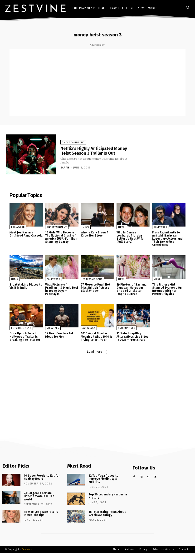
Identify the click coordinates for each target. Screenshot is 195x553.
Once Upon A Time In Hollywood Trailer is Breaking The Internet (25, 336)
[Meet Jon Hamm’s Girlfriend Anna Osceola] (26, 215)
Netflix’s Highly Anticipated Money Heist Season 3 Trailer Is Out (93, 151)
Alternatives (126, 328)
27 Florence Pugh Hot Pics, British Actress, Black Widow (95, 287)
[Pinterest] (148, 477)
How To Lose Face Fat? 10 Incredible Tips (41, 513)
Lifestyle (53, 328)
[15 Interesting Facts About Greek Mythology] (76, 516)
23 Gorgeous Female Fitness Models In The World (39, 496)
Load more (94, 352)
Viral (157, 279)
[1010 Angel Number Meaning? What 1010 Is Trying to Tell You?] (97, 315)
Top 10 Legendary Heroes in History (108, 496)
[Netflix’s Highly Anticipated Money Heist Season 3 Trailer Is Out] (31, 154)
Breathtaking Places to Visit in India (26, 286)
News (86, 227)
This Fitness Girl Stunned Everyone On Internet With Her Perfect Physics (167, 289)
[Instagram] (141, 477)
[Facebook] (134, 477)
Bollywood (160, 227)
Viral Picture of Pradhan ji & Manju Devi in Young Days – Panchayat (61, 289)
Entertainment (73, 142)
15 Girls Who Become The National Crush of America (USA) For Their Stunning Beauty (61, 237)
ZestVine (26, 549)
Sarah (64, 167)
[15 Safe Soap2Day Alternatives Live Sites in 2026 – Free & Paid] (133, 315)
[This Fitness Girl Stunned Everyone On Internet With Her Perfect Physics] (168, 267)
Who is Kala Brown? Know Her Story (94, 234)
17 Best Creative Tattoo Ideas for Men (61, 335)
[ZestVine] (35, 8)
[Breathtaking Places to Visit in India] (26, 267)
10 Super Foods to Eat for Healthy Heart (42, 477)
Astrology (89, 328)
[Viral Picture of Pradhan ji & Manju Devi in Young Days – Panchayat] (61, 267)
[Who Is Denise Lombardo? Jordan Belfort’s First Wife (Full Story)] (133, 215)
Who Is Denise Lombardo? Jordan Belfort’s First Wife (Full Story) (130, 237)
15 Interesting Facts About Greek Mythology (107, 513)
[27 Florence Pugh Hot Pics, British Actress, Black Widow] (97, 267)
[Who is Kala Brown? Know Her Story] (97, 215)
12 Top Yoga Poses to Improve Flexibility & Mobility (103, 479)
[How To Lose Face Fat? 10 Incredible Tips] (11, 516)
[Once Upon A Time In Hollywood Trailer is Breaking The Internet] (26, 315)
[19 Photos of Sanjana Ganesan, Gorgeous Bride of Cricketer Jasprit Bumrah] (133, 267)
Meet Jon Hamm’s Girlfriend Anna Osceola (26, 234)
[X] (155, 477)
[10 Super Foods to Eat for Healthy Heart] (11, 480)
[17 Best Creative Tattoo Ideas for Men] (61, 315)
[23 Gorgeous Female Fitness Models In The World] (11, 497)
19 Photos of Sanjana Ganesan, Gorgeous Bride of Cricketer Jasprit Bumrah (131, 289)
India (14, 279)
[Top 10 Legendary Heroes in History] (76, 499)
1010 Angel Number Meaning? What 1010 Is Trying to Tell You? (96, 336)
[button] (187, 7)
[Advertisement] (97, 82)
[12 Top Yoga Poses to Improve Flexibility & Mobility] (76, 480)
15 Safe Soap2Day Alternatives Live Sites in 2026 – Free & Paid (132, 336)
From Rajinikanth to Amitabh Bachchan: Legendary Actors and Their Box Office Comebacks (167, 239)
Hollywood (18, 227)
